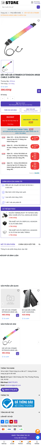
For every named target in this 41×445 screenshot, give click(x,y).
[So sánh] (4, 87)
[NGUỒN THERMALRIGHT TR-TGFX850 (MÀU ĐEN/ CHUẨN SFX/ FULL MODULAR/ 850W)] (5, 215)
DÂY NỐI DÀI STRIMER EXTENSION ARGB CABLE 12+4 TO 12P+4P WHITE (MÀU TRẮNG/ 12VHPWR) (10, 311)
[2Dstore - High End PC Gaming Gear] (10, 2)
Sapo (25, 438)
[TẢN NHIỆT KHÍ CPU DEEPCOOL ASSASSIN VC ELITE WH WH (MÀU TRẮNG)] (5, 232)
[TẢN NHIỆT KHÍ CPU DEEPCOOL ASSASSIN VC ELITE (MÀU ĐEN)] (5, 223)
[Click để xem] (20, 39)
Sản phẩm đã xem (8, 324)
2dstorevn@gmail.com (13, 385)
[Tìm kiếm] (38, 7)
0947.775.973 (12, 382)
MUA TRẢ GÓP (31, 110)
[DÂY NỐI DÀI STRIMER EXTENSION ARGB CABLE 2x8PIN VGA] (10, 336)
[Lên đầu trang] (38, 426)
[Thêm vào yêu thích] (39, 20)
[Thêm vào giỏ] (17, 315)
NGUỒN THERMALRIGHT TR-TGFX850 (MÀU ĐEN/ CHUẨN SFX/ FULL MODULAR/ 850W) (23, 214)
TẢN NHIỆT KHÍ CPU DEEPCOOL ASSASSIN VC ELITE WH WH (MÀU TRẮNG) (23, 231)
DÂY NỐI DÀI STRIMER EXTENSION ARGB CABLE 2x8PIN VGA (10, 349)
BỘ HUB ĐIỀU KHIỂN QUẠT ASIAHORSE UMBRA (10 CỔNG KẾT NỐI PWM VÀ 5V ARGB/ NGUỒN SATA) (29, 311)
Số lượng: (4, 94)
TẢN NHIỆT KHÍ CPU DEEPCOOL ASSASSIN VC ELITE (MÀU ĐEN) (23, 223)
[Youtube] (11, 421)
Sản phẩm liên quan (9, 286)
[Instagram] (15, 421)
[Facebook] (2, 421)
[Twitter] (7, 421)
